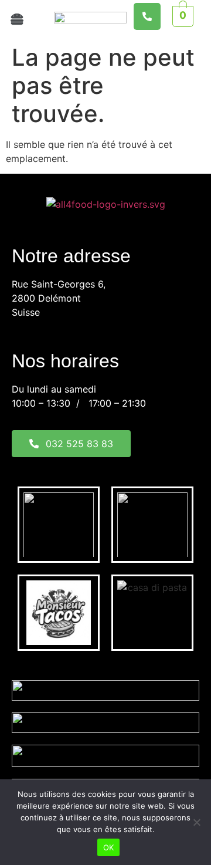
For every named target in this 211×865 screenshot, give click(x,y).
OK (108, 847)
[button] (21, 19)
